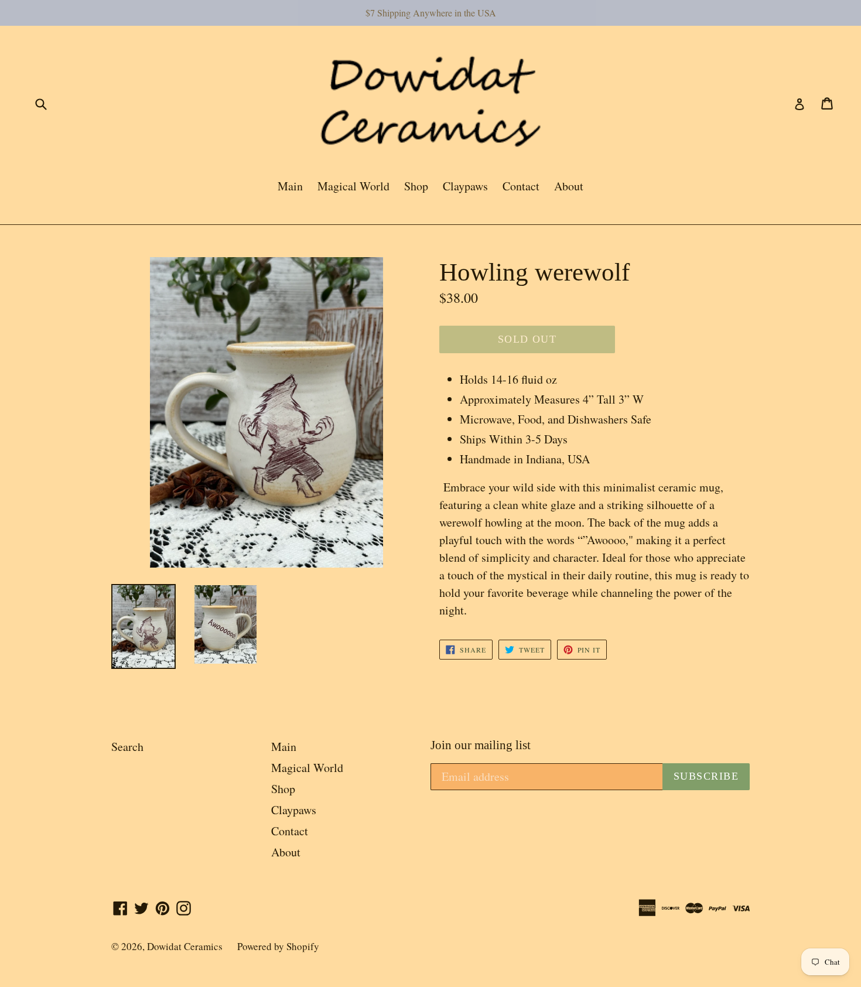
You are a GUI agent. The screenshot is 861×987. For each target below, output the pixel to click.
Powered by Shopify (278, 946)
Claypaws (465, 186)
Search (127, 746)
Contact (521, 186)
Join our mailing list (480, 745)
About (568, 186)
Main (290, 186)
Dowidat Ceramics (185, 946)
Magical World (353, 186)
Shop (416, 186)
